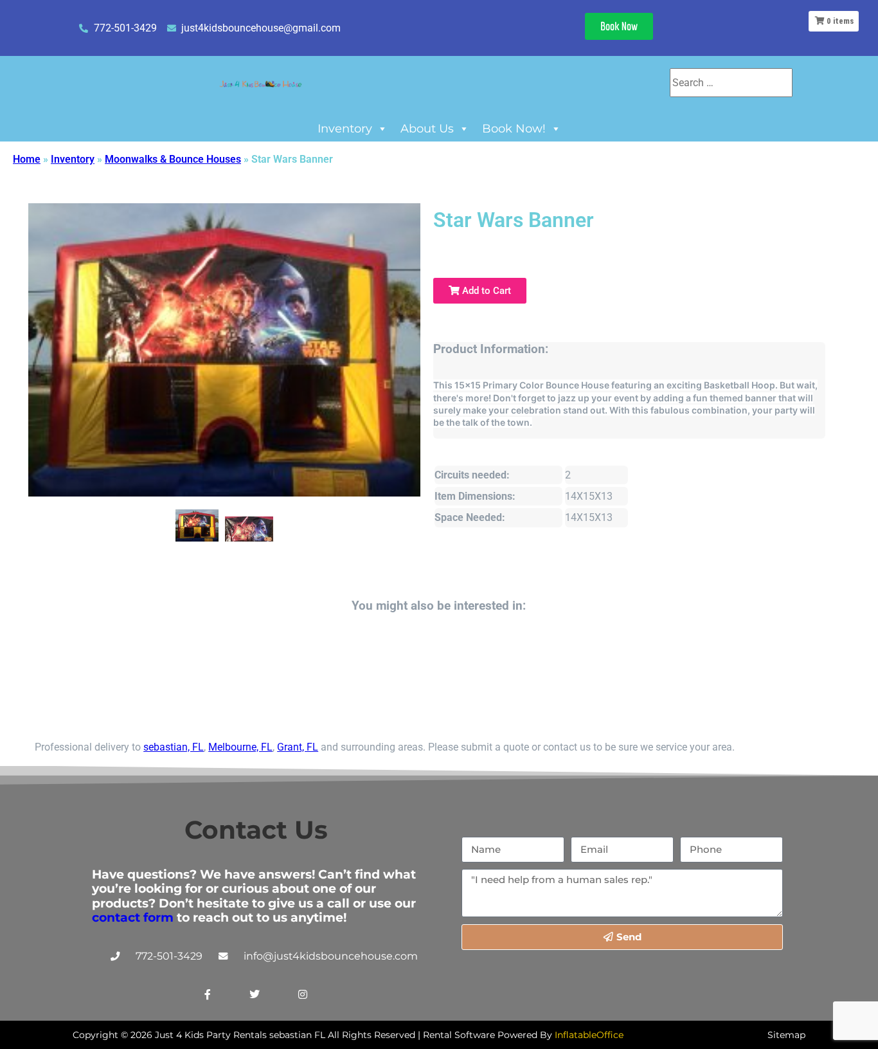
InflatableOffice (589, 1035)
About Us (427, 128)
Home (26, 159)
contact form (133, 917)
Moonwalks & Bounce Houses (173, 159)
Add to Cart (485, 290)
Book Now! (514, 128)
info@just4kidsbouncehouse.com (331, 956)
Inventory (345, 128)
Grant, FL (297, 747)
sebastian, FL (173, 747)
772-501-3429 (169, 956)
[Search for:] (731, 82)
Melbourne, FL (240, 747)
